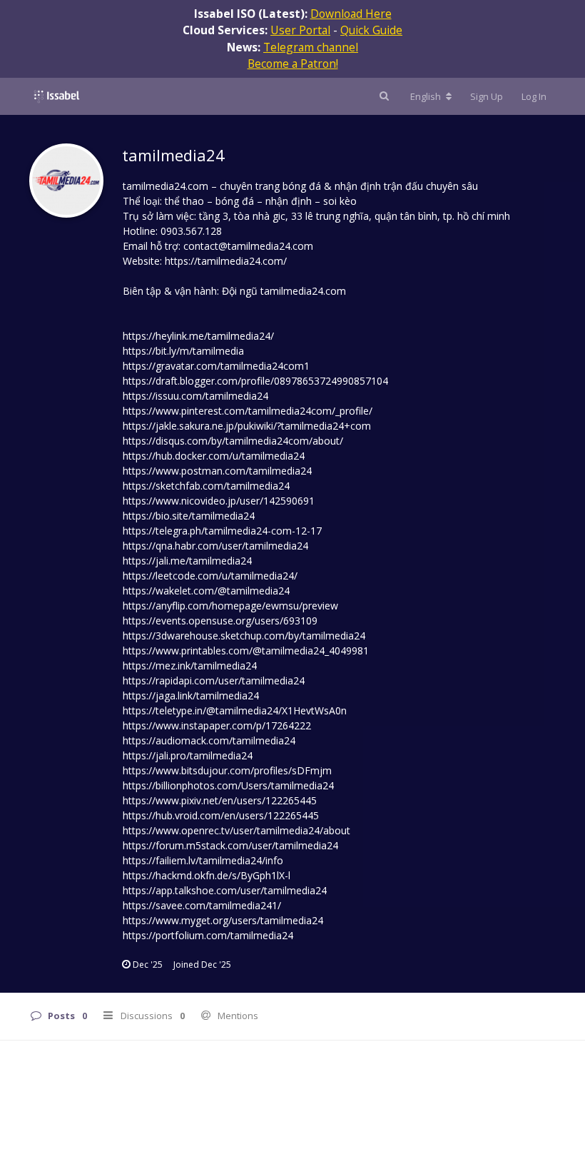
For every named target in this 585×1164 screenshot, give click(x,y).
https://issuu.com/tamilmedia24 (195, 396)
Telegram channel (310, 47)
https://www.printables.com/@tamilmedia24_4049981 (246, 650)
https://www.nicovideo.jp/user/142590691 (219, 500)
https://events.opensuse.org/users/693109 (220, 620)
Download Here (351, 13)
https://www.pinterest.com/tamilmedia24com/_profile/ (247, 410)
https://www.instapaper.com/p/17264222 (217, 725)
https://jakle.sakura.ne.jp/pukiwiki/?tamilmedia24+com (247, 425)
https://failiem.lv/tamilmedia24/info (203, 860)
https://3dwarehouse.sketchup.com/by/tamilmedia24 (244, 635)
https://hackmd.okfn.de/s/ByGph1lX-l (206, 875)
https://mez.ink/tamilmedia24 (190, 665)
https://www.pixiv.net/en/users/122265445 (220, 800)
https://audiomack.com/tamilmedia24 (209, 740)
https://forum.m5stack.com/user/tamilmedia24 (230, 845)
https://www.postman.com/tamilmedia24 (217, 470)
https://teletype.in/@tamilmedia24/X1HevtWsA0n (235, 710)
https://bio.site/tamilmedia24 (189, 515)
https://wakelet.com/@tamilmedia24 (206, 590)
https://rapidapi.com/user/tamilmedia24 (214, 680)
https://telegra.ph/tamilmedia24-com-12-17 (222, 530)
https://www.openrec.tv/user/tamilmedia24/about (236, 830)
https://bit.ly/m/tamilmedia (183, 351)
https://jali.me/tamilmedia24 (187, 560)
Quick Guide (371, 30)
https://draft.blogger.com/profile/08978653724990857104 (255, 381)
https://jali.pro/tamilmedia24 (188, 755)
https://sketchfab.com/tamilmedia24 (206, 485)
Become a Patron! (293, 63)
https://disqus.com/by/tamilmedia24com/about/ (233, 440)
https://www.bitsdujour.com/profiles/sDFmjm (227, 770)
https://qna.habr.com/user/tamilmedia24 (215, 545)
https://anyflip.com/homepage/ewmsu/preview (230, 605)
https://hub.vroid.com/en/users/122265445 (221, 815)
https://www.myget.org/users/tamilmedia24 (223, 920)
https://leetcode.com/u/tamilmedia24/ (210, 575)
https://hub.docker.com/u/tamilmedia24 (214, 455)
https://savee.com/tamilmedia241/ (202, 905)
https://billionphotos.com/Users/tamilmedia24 (228, 785)
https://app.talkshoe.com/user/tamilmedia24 (225, 890)
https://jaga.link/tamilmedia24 (191, 695)
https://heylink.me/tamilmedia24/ (198, 336)
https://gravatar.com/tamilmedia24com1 (216, 366)
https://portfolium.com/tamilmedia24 (208, 935)
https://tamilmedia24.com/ (226, 261)
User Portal (300, 30)
